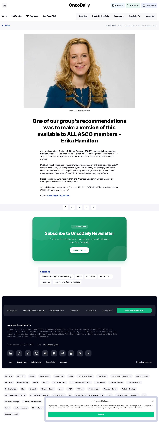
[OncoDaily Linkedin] (10, 353)
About (11, 362)
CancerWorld (12, 310)
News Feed (83, 16)
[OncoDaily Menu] (4, 5)
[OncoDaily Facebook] (28, 353)
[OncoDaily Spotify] (54, 353)
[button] (152, 401)
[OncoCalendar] (143, 5)
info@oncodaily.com (51, 345)
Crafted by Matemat (144, 362)
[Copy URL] (65, 207)
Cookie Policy (50, 362)
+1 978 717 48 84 (26, 345)
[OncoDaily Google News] (80, 353)
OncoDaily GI (91, 310)
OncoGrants (119, 16)
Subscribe (77, 250)
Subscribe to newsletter (134, 310)
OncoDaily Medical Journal (33, 310)
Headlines (46, 282)
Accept (101, 414)
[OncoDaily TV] (45, 353)
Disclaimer (63, 362)
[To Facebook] (93, 207)
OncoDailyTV (107, 310)
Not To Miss (17, 16)
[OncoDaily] (79, 5)
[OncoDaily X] (19, 353)
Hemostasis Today (57, 310)
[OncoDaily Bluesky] (71, 353)
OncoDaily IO (75, 310)
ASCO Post (90, 276)
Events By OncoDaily (100, 16)
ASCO (79, 276)
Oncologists (134, 5)
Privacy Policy (22, 362)
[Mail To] (72, 207)
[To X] (86, 207)
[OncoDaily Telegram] (62, 353)
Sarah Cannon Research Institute (67, 282)
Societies (6, 25)
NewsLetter (149, 16)
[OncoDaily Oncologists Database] (128, 5)
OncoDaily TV (134, 16)
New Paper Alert (49, 16)
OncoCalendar (151, 5)
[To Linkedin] (79, 207)
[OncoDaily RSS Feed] (88, 353)
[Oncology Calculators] (113, 5)
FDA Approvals (32, 16)
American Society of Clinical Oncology (57, 276)
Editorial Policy (36, 362)
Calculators (119, 5)
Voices (4, 16)
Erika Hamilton (105, 276)
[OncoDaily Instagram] (36, 353)
